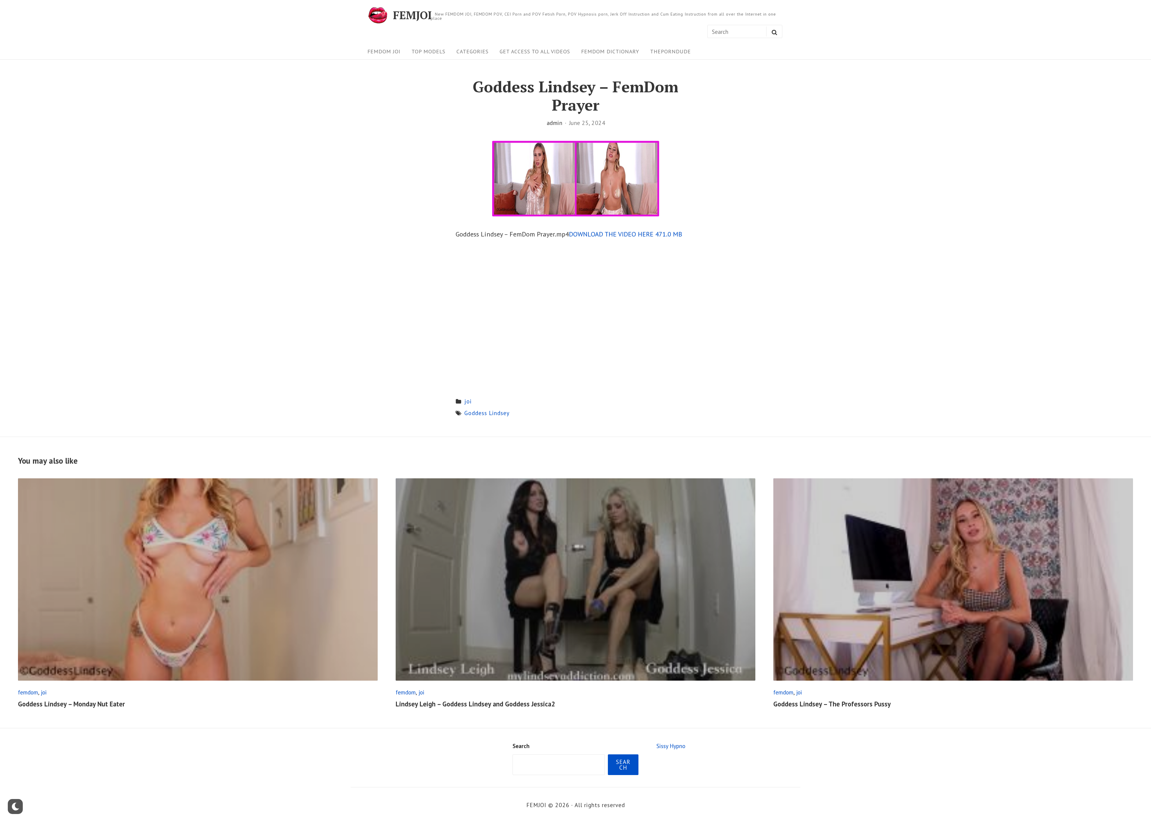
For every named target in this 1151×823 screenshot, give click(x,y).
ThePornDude (670, 51)
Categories (473, 51)
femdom (28, 692)
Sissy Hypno (671, 746)
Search (521, 746)
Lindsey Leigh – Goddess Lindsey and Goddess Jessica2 (475, 704)
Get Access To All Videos (535, 51)
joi (468, 401)
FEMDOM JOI (383, 51)
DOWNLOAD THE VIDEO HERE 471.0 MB (625, 234)
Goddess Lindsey (487, 413)
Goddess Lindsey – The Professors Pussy (832, 704)
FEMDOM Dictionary (610, 51)
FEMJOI (412, 15)
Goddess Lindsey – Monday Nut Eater (71, 704)
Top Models (428, 51)
